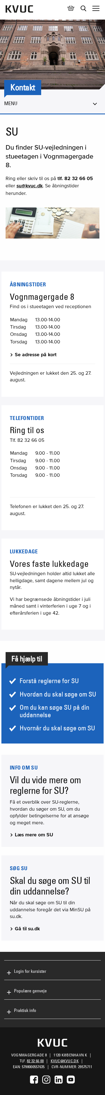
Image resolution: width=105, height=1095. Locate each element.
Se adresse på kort (36, 354)
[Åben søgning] (83, 8)
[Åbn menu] (95, 8)
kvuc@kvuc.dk (65, 1060)
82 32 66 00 (35, 1060)
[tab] (52, 970)
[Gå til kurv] (70, 8)
